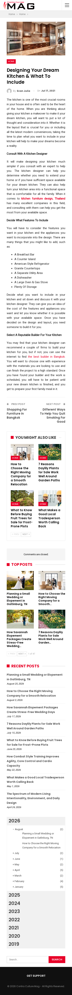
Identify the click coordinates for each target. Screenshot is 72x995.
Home (11, 61)
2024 (14, 903)
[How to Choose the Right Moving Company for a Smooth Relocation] (22, 452)
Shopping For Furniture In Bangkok (17, 413)
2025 (14, 895)
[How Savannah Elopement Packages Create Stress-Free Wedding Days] (20, 619)
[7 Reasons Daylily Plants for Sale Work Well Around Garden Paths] (49, 452)
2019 (14, 944)
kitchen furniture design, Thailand (43, 198)
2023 (14, 911)
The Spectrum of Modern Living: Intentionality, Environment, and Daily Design (33, 798)
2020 (14, 936)
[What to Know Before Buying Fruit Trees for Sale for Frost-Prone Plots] (22, 498)
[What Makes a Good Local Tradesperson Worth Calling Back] (49, 498)
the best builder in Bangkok (46, 356)
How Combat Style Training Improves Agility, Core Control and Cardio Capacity (33, 761)
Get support (36, 976)
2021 (14, 927)
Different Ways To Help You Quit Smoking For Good (52, 415)
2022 (14, 919)
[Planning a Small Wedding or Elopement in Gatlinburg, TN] (20, 580)
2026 (14, 820)
